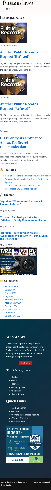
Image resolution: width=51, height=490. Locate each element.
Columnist (4, 45)
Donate (15, 411)
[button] (25, 363)
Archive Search (19, 408)
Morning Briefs (14, 299)
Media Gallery (13, 302)
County (10, 312)
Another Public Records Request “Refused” (19, 106)
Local (10, 290)
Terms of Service (20, 418)
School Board (13, 309)
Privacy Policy (18, 421)
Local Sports (12, 316)
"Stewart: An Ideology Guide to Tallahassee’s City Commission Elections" (25, 218)
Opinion (13, 45)
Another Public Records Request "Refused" (19, 54)
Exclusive (4, 131)
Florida (10, 293)
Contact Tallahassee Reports (25, 414)
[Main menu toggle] (7, 9)
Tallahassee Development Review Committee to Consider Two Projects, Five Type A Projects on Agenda (28, 179)
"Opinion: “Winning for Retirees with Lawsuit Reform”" (22, 203)
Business (11, 306)
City (9, 296)
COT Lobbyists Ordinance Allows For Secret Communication (21, 142)
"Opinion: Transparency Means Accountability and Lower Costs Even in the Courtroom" (24, 235)
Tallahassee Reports (24, 482)
